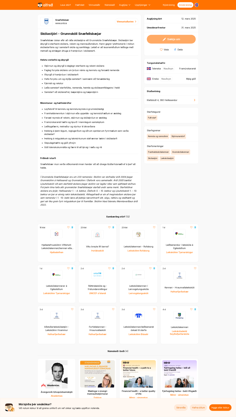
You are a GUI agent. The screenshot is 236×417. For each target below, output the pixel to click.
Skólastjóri (152, 158)
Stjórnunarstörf (178, 136)
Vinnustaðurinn (125, 21)
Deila (180, 49)
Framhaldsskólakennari (158, 152)
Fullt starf (152, 118)
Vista (166, 49)
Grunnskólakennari (180, 152)
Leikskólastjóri (167, 158)
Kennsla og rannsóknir (158, 136)
